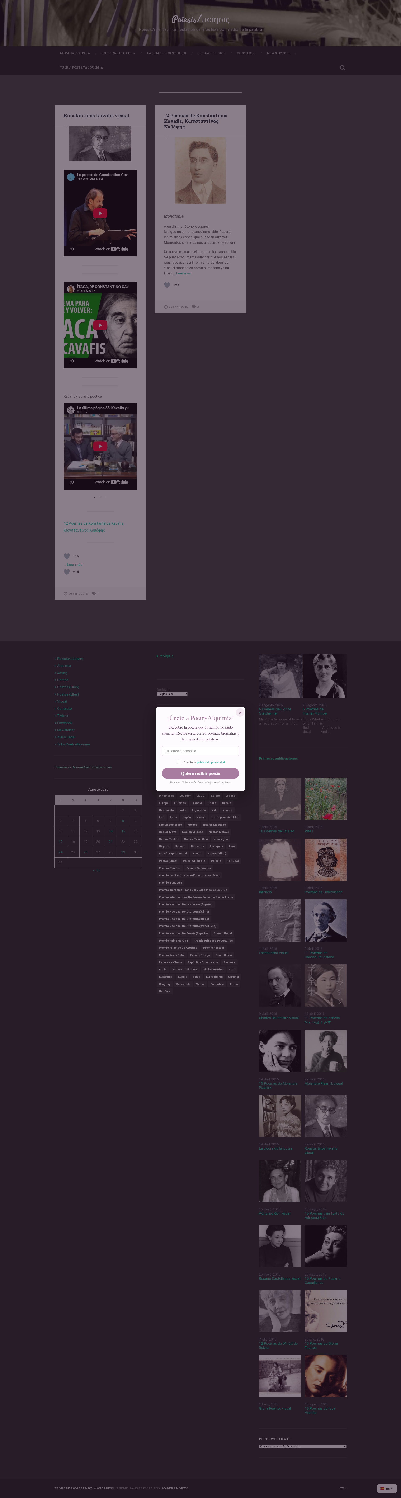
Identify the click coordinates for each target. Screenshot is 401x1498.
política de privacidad (211, 762)
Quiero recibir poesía (200, 773)
